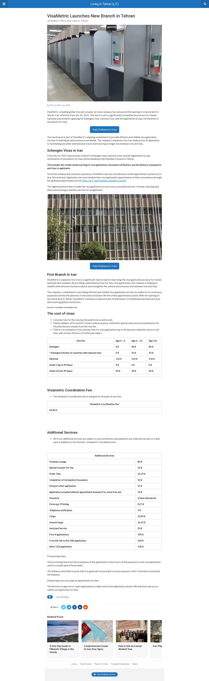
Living (74, 664)
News (135, 664)
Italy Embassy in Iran (104, 129)
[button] (4, 4)
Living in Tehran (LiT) (105, 4)
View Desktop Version (105, 674)
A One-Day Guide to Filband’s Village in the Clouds (62, 649)
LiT (51, 105)
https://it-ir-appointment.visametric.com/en (104, 180)
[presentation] (156, 640)
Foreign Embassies (120, 664)
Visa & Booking (62, 597)
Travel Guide (85, 664)
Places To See (101, 664)
